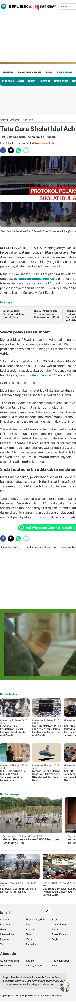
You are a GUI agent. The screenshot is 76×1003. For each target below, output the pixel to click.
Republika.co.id (43, 375)
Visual (29, 939)
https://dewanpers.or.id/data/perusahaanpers (28, 984)
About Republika (9, 960)
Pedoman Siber (60, 960)
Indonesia (8, 80)
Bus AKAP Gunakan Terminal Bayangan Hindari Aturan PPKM (46, 313)
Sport (55, 929)
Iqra (28, 924)
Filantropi (44, 80)
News (3, 929)
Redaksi (30, 960)
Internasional (7, 934)
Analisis (30, 929)
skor (49, 72)
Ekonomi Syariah (29, 72)
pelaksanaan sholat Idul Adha (35, 279)
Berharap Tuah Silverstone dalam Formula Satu (13, 313)
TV (1, 944)
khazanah (64, 72)
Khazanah (14, 119)
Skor (54, 919)
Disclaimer (6, 965)
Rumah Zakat (60, 80)
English (56, 939)
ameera (7, 72)
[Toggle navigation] (3, 6)
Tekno (29, 934)
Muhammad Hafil (44, 142)
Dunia (20, 80)
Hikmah (31, 80)
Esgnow (4, 939)
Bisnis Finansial (60, 934)
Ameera (4, 919)
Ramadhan (32, 944)
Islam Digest (59, 924)
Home (3, 119)
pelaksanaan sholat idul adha (41, 547)
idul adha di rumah (10, 547)
